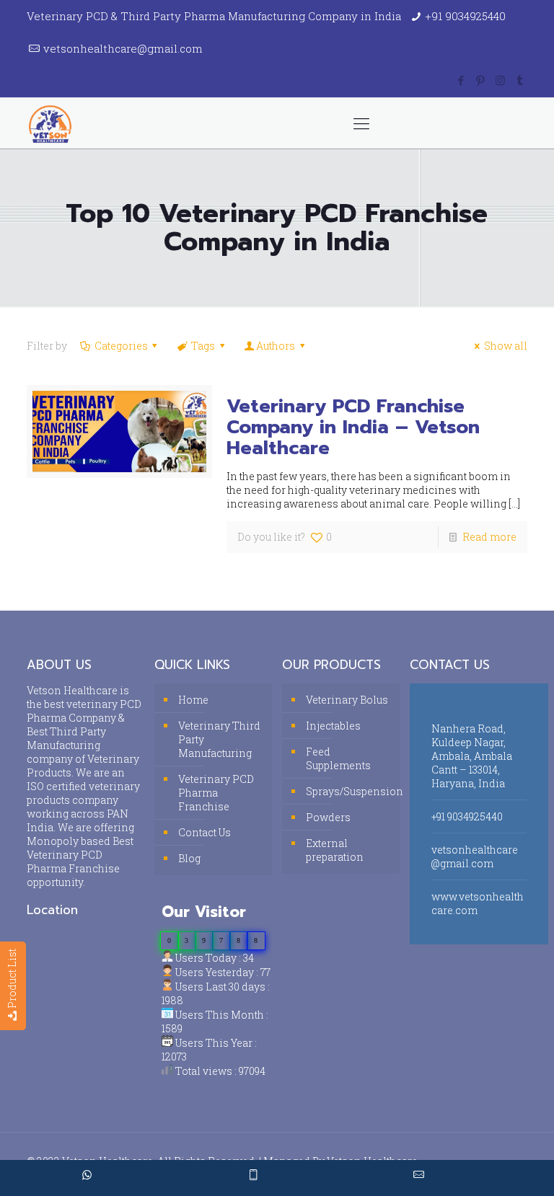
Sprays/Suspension (349, 791)
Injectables (333, 725)
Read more (489, 537)
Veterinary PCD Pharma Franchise (216, 792)
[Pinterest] (480, 80)
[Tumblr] (519, 80)
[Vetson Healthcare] (50, 123)
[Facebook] (461, 80)
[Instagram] (500, 80)
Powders (328, 817)
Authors (275, 346)
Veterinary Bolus (347, 699)
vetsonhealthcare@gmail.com (123, 48)
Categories (121, 346)
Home (193, 699)
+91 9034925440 (465, 16)
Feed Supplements (338, 758)
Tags (203, 346)
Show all (505, 346)
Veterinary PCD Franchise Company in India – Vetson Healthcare (353, 427)
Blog (189, 858)
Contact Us (204, 832)
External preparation (335, 850)
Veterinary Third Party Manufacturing (219, 739)
